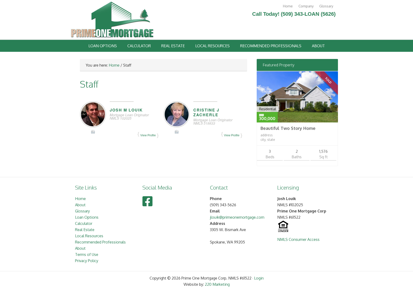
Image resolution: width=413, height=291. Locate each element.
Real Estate (173, 45)
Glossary (326, 6)
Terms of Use (86, 254)
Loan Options (102, 45)
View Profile (148, 135)
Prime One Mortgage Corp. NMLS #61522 (112, 20)
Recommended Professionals (270, 45)
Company (306, 6)
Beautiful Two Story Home (288, 128)
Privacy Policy (86, 260)
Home (288, 6)
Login (259, 278)
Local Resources (212, 45)
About (318, 45)
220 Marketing (217, 284)
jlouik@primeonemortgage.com (237, 217)
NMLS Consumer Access (298, 239)
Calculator (139, 45)
